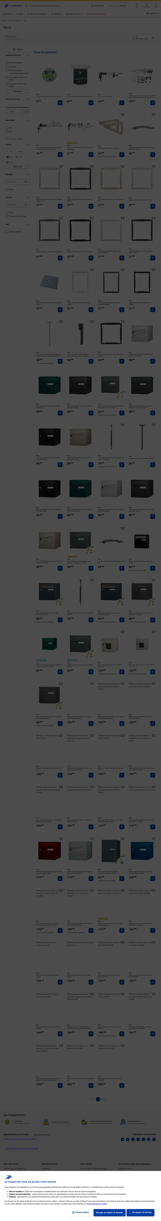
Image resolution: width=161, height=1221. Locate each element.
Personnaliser (82, 1212)
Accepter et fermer (142, 1212)
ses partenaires (45, 1187)
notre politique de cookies (97, 1204)
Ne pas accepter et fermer (109, 1213)
